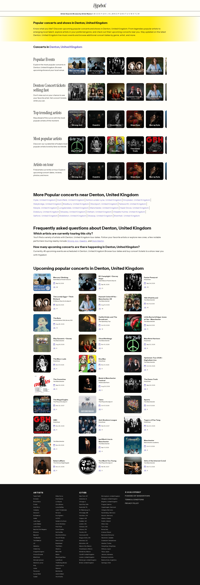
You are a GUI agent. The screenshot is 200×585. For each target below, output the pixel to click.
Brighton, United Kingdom (109, 501)
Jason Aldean (60, 574)
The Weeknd (37, 540)
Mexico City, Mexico (85, 546)
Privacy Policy (132, 503)
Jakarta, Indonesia (107, 554)
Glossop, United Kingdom (100, 215)
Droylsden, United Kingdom (136, 200)
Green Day (36, 549)
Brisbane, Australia (107, 557)
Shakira (58, 549)
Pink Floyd (59, 526)
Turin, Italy (104, 526)
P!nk (34, 565)
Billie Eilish (36, 557)
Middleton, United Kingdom (72, 215)
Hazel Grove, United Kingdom (134, 208)
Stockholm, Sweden (107, 538)
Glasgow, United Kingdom (109, 499)
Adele (35, 518)
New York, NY (83, 496)
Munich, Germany (107, 515)
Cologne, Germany (107, 510)
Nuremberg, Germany (108, 513)
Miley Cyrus (59, 496)
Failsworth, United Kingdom (132, 204)
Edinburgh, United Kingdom (87, 560)
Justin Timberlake (61, 510)
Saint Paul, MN (83, 504)
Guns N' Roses (60, 538)
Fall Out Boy (59, 532)
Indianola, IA (83, 499)
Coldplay (36, 510)
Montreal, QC (83, 540)
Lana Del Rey (60, 507)
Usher (35, 568)
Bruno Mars (37, 501)
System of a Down (61, 521)
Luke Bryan (59, 560)
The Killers (59, 546)
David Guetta (60, 529)
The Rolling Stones (61, 563)
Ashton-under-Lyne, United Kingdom (104, 200)
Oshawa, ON (83, 526)
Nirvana (58, 513)
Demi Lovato (59, 540)
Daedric (83, 241)
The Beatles (36, 538)
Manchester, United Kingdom (104, 208)
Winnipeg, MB (83, 513)
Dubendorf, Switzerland (108, 540)
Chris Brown (59, 504)
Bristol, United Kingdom (86, 563)
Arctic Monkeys (60, 524)
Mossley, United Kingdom (73, 212)
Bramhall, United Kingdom (127, 215)
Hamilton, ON (83, 515)
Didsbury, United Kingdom (46, 212)
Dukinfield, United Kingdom (70, 200)
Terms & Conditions (134, 500)
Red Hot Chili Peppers (40, 529)
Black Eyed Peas (61, 557)
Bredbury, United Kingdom (76, 204)
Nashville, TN (83, 507)
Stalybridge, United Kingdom (47, 204)
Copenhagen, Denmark (108, 507)
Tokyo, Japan (105, 551)
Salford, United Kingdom (45, 215)
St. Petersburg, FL (84, 510)
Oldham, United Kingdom (99, 212)
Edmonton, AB (83, 543)
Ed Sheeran (36, 515)
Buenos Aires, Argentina (108, 560)
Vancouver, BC (83, 535)
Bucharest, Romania (107, 535)
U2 (34, 543)
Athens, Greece (106, 518)
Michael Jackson (38, 560)
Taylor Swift (37, 496)
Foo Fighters (59, 515)
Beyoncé (35, 535)
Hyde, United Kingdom (44, 200)
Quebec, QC (83, 521)
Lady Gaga (36, 521)
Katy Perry (36, 507)
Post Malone (59, 499)
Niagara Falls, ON (84, 538)
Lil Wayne (59, 501)
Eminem (36, 499)
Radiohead (59, 543)
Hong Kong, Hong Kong (108, 546)
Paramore (36, 571)
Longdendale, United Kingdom (73, 208)
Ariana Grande (38, 554)
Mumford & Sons (61, 535)
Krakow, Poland (106, 532)
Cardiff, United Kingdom (86, 554)
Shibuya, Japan (106, 549)
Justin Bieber (37, 524)
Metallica (36, 546)
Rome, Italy (104, 529)
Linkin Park (37, 526)
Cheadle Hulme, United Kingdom (129, 212)
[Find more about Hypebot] (100, 5)
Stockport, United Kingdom (103, 204)
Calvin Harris (60, 565)
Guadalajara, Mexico (85, 549)
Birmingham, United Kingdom (110, 496)
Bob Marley (59, 571)
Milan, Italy (104, 524)
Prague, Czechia (106, 504)
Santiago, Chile (106, 563)
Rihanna (36, 532)
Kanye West (37, 574)
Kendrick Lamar (38, 563)
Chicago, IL (82, 501)
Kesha (57, 554)
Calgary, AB (83, 518)
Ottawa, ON (83, 529)
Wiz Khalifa (59, 576)
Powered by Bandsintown (137, 496)
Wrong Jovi (72, 241)
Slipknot (58, 568)
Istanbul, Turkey (106, 543)
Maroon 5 (36, 513)
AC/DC (58, 518)
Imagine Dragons (38, 551)
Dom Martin (98, 241)
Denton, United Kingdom (66, 47)
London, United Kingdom (86, 557)
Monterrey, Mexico (85, 551)
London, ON (82, 524)
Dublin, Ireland (106, 521)
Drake (35, 504)
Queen (35, 576)
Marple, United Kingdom (45, 208)
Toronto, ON (82, 532)
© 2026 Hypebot (133, 492)
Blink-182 (58, 551)
